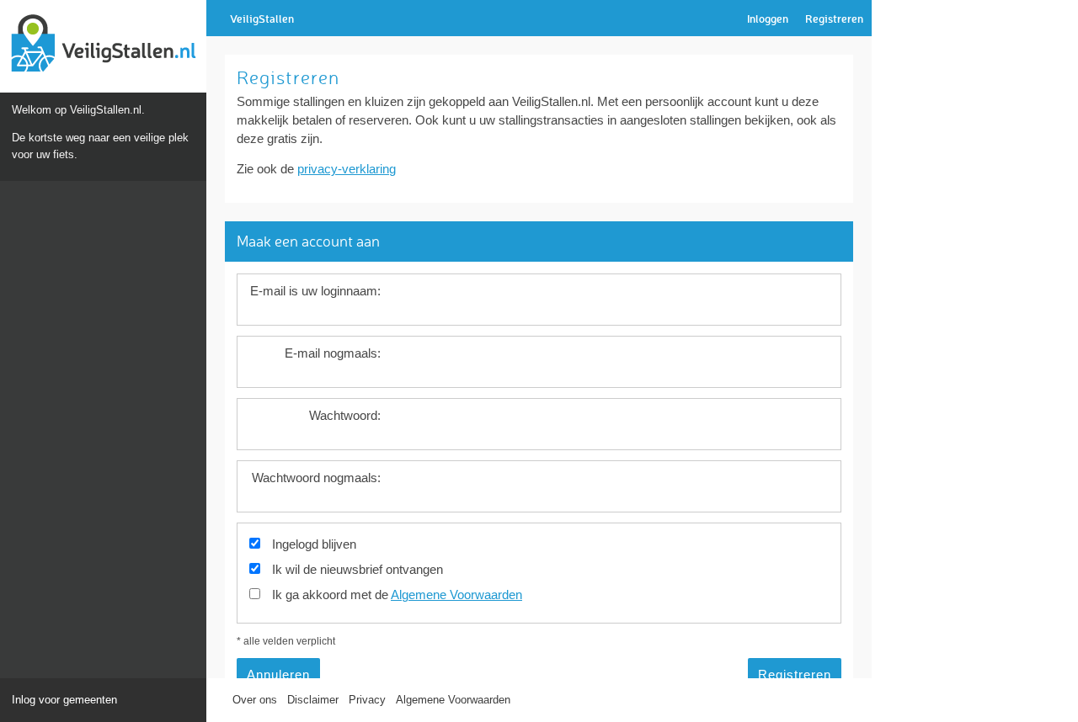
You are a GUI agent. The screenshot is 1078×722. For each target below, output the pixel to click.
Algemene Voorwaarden (456, 595)
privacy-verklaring (346, 169)
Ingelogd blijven (314, 544)
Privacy (367, 699)
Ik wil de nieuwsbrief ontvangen (357, 569)
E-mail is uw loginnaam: (315, 291)
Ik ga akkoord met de (397, 595)
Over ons (254, 699)
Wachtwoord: (345, 415)
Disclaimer (313, 699)
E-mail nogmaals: (333, 353)
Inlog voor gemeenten (64, 699)
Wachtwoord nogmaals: (316, 478)
